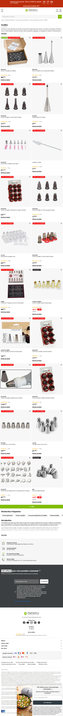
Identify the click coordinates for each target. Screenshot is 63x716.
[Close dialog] (61, 687)
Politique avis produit (42, 662)
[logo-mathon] (31, 10)
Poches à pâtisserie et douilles (36, 20)
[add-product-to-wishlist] (29, 37)
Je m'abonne (44, 581)
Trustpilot (31, 629)
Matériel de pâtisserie (10, 20)
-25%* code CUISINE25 (14, 37)
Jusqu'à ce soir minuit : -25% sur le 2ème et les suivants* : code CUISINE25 (31, 6)
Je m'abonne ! (48, 702)
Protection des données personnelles (25, 662)
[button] (60, 10)
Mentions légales (32, 664)
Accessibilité (22, 664)
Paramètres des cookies (7, 662)
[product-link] (15, 58)
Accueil (3, 20)
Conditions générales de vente (8, 664)
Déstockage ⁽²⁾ (36, 270)
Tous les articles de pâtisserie (22, 20)
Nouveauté (4, 37)
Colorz (45, 664)
